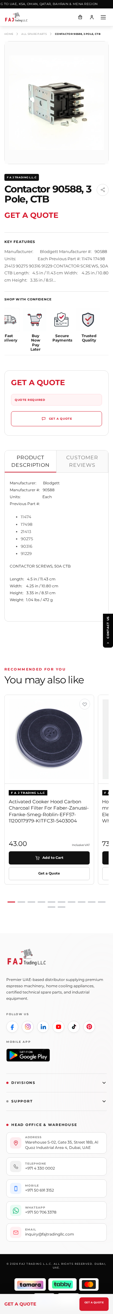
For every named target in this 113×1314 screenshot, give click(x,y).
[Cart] (80, 17)
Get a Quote (94, 1302)
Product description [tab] (30, 461)
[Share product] (103, 190)
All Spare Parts (34, 33)
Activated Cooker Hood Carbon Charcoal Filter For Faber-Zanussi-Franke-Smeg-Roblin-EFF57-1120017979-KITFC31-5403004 (49, 811)
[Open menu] (103, 17)
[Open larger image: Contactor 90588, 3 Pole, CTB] (56, 102)
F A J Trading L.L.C (21, 177)
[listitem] (12, 1027)
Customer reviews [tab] (82, 461)
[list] (56, 801)
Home (8, 33)
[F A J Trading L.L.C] (18, 17)
